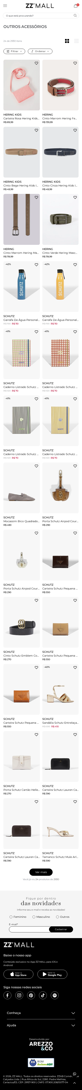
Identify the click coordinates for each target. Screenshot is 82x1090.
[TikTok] (43, 995)
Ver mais (41, 872)
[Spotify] (55, 995)
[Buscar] (75, 15)
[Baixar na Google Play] (52, 974)
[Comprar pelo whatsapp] (74, 1073)
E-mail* (13, 924)
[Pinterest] (31, 995)
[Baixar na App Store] (18, 974)
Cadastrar (61, 929)
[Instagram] (19, 995)
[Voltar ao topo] (74, 1083)
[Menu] (5, 5)
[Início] (39, 5)
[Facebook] (7, 995)
